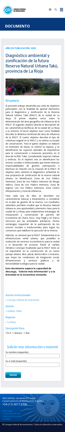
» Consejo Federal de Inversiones (22, 299)
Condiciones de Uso (11, 413)
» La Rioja (11, 322)
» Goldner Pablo (14, 310)
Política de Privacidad (12, 416)
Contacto (6, 419)
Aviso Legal (7, 411)
